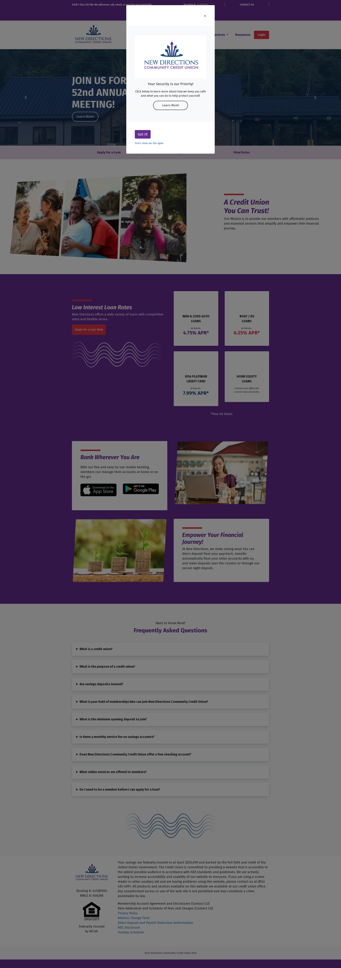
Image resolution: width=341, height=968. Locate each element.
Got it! (143, 134)
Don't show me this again (149, 143)
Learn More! (170, 105)
